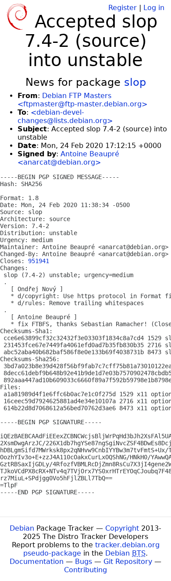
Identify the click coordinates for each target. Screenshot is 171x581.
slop (135, 82)
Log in (153, 8)
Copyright (122, 528)
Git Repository (127, 561)
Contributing (85, 570)
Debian (22, 528)
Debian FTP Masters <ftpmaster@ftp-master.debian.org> (82, 100)
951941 (38, 260)
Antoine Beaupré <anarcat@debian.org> (68, 158)
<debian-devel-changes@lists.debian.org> (65, 116)
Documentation (37, 561)
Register (122, 8)
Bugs (83, 561)
